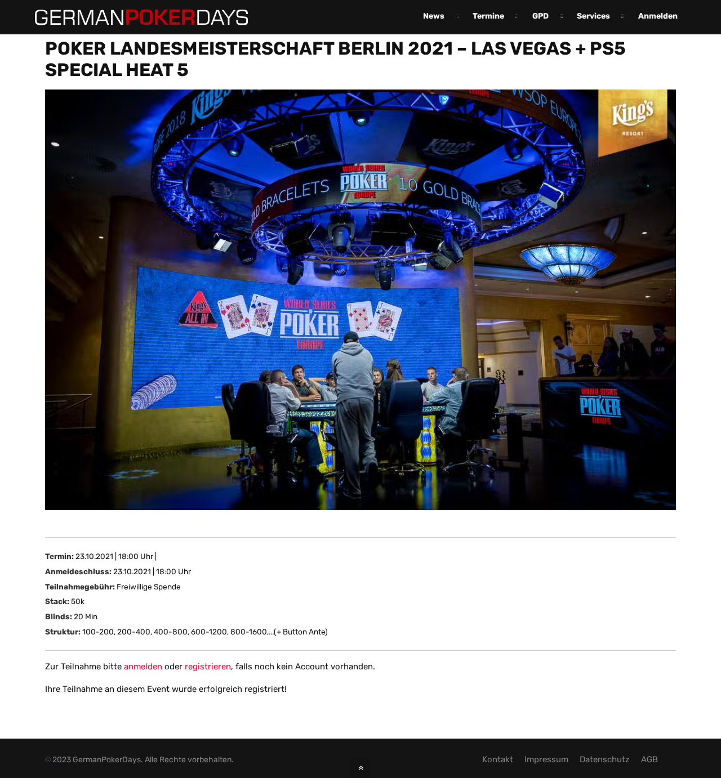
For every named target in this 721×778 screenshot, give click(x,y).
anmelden (143, 666)
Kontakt (497, 759)
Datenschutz (605, 759)
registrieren (208, 666)
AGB (649, 759)
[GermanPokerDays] (133, 19)
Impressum (546, 759)
